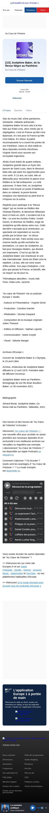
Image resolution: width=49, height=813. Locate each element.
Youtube (17, 750)
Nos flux (28, 768)
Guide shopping (31, 759)
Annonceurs (8, 759)
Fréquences (8, 768)
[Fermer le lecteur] (46, 807)
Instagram (8, 750)
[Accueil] (24, 3)
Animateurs (7, 764)
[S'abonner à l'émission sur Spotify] (25, 98)
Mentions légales (10, 782)
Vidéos (29, 110)
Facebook (13, 750)
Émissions (31, 10)
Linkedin (26, 750)
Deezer (27, 570)
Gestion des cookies (11, 786)
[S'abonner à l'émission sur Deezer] (30, 98)
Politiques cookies (32, 782)
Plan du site (29, 773)
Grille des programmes (34, 755)
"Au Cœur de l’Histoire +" (27, 431)
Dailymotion (17, 573)
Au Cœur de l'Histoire (15, 33)
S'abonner (17, 98)
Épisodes (18, 110)
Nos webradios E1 (10, 773)
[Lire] (33, 808)
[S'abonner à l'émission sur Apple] (34, 98)
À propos (7, 110)
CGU (27, 777)
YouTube (30, 573)
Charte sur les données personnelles (12, 792)
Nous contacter (9, 755)
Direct (43, 10)
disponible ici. (13, 471)
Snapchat (22, 750)
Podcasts (18, 10)
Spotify (17, 570)
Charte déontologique (33, 786)
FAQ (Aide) (7, 777)
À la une (6, 10)
